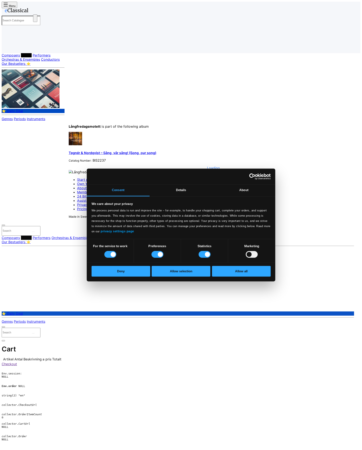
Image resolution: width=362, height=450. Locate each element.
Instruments (36, 119)
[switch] (157, 254)
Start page (85, 179)
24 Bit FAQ (85, 196)
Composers (11, 55)
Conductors (50, 59)
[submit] (33, 231)
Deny (121, 271)
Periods (20, 119)
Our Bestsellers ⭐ (16, 64)
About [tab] (243, 190)
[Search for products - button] (35, 18)
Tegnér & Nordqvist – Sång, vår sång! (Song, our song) (112, 153)
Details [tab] (181, 190)
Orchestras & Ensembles (21, 59)
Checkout (9, 364)
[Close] (3, 225)
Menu (12, 6)
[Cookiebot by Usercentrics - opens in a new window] (252, 176)
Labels (26, 55)
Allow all (241, 271)
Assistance (85, 200)
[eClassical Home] (35, 11)
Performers (41, 55)
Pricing (82, 209)
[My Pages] (9, 46)
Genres (7, 119)
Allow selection (181, 271)
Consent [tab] (118, 190)
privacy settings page (117, 231)
